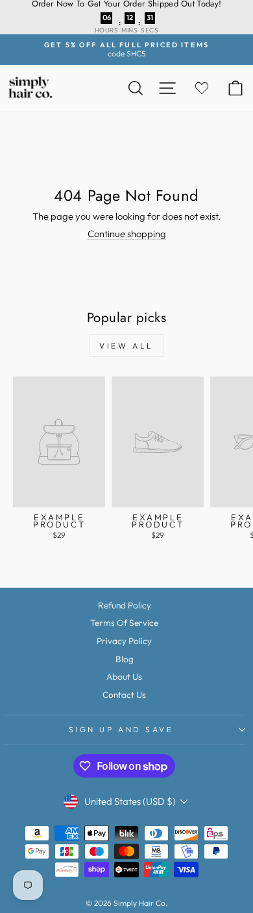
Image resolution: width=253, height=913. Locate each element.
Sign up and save (121, 729)
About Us (124, 676)
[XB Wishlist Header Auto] (201, 87)
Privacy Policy (124, 641)
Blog (124, 659)
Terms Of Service (124, 623)
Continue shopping (127, 233)
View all (126, 346)
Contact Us (124, 694)
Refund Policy (124, 605)
